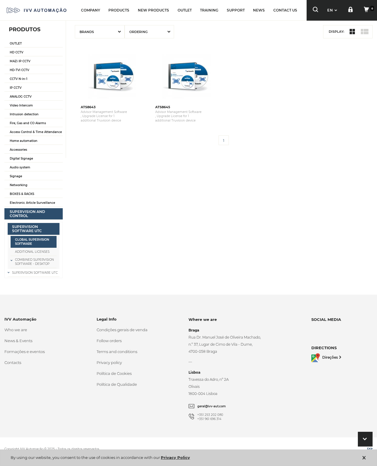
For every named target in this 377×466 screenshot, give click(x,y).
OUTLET (185, 10)
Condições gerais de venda (122, 329)
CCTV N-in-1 (18, 79)
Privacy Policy (175, 457)
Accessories (18, 150)
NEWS (259, 10)
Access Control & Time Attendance (36, 132)
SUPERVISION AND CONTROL (27, 213)
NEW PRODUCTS (153, 10)
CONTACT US (285, 10)
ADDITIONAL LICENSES (32, 252)
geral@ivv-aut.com (211, 406)
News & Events (18, 340)
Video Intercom (21, 105)
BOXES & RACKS (22, 194)
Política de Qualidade (117, 384)
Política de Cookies (114, 373)
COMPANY (90, 10)
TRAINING (209, 10)
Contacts (12, 362)
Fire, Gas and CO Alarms (28, 123)
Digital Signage (21, 158)
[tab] (33, 43)
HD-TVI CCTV (19, 70)
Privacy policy (109, 362)
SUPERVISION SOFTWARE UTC (27, 228)
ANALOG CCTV (21, 97)
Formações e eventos (24, 351)
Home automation (23, 141)
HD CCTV (16, 52)
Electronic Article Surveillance (32, 203)
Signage (16, 176)
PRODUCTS (118, 10)
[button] (332, 10)
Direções (330, 357)
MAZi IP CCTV (20, 61)
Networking (18, 185)
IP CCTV (16, 88)
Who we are (15, 329)
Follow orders (109, 340)
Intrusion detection (24, 114)
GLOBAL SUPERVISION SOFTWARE (32, 242)
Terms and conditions (117, 351)
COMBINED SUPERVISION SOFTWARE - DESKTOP (34, 262)
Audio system (20, 167)
